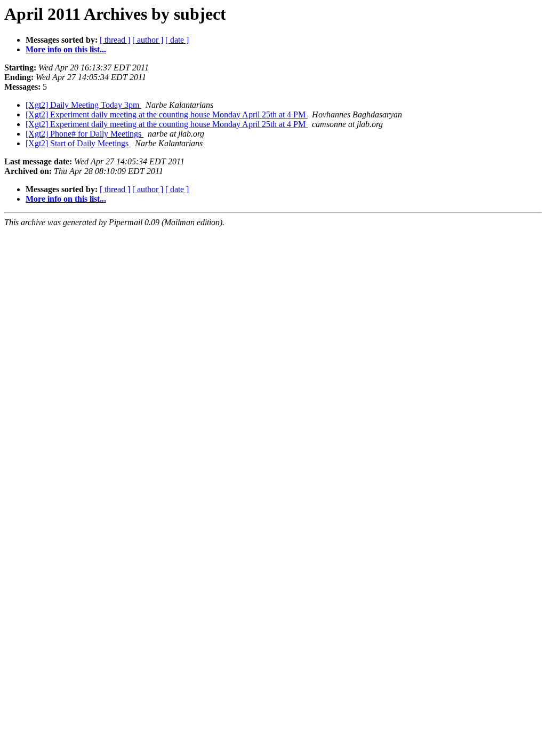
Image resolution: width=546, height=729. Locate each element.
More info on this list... (66, 49)
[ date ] (177, 39)
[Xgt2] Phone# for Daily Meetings (84, 133)
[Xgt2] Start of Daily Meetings (78, 143)
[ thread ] (115, 39)
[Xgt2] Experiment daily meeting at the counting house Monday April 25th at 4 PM (167, 114)
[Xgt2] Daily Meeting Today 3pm (83, 104)
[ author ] (147, 39)
